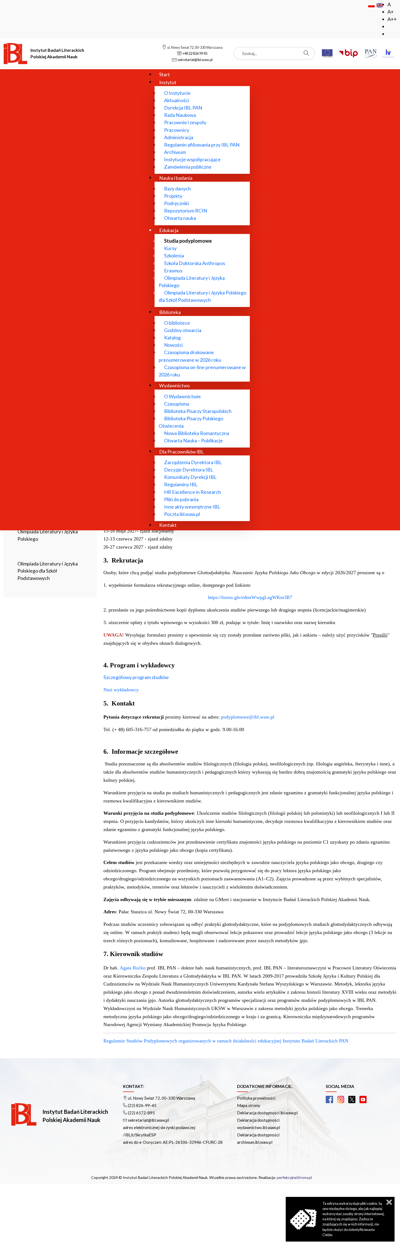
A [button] (389, 4)
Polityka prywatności (256, 1098)
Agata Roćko (133, 968)
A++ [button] (392, 19)
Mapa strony (248, 1105)
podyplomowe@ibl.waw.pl (247, 717)
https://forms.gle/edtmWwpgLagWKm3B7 (250, 597)
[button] (329, 1099)
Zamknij (389, 1202)
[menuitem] (164, 74)
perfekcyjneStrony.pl (294, 1177)
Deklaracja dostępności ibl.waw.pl (267, 1112)
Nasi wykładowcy (121, 689)
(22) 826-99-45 (142, 1105)
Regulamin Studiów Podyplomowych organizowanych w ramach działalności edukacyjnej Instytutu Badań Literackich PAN (225, 1041)
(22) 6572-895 (141, 1112)
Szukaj (307, 53)
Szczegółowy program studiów (136, 677)
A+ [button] (390, 12)
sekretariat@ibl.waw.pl (148, 1120)
